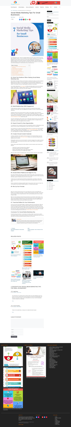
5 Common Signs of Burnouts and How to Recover (56, 118)
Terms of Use (57, 424)
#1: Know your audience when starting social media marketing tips (19, 67)
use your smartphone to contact (16, 116)
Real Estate (51, 363)
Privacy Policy (57, 421)
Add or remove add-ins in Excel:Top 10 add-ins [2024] (53, 159)
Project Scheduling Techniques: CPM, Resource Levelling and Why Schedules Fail (15, 280)
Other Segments (51, 360)
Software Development (52, 364)
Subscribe (56, 423)
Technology (51, 366)
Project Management (51, 185)
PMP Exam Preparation (52, 361)
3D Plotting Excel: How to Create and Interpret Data (53, 163)
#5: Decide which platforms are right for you (18, 71)
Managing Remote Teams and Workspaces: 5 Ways (54, 113)
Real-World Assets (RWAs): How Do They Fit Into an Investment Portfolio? (38, 277)
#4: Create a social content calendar (17, 70)
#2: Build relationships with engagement (17, 68)
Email (48, 16)
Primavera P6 (50, 183)
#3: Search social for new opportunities (17, 69)
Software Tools (51, 365)
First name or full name (50, 13)
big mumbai (51, 162)
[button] (60, 7)
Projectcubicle (57, 422)
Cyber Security (50, 186)
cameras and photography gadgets (32, 129)
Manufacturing (51, 359)
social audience (23, 86)
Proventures (51, 152)
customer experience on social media (32, 209)
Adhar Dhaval (13, 17)
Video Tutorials (51, 367)
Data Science (50, 189)
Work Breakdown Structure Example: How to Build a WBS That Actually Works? (38, 255)
